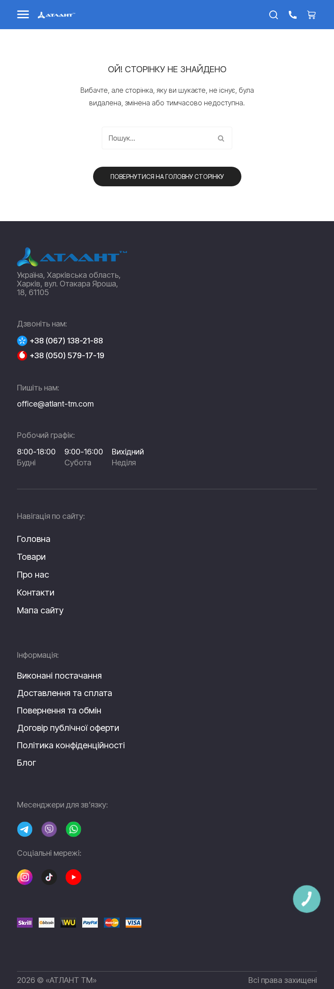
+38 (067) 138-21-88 (66, 340)
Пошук (221, 138)
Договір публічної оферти (68, 727)
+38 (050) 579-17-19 (67, 355)
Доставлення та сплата (64, 693)
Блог (26, 762)
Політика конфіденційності (71, 745)
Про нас (33, 574)
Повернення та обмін (59, 710)
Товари (31, 557)
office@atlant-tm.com (55, 403)
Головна (33, 539)
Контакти (35, 592)
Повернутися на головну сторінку (167, 176)
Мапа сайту (40, 610)
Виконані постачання (59, 675)
